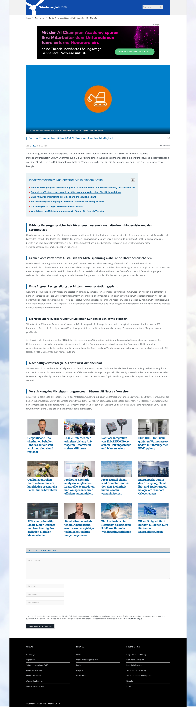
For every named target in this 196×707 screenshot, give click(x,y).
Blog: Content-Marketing (136, 654)
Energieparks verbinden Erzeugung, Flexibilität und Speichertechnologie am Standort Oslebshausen (153, 486)
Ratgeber (79, 670)
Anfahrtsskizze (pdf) (34, 670)
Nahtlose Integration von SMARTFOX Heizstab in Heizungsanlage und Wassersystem (116, 443)
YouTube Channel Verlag (136, 670)
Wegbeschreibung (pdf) (35, 681)
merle (33, 145)
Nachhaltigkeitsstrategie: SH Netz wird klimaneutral (57, 206)
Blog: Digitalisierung (134, 665)
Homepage (30, 654)
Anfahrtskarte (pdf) (33, 675)
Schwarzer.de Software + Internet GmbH (44, 703)
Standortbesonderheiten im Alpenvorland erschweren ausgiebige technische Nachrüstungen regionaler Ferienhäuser (79, 528)
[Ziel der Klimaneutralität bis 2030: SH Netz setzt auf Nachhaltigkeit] (98, 99)
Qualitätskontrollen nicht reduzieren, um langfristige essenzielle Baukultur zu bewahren (42, 485)
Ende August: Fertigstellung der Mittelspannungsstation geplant (63, 197)
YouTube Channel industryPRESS (139, 675)
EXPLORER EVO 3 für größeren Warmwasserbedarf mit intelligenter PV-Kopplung (153, 443)
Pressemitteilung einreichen (87, 660)
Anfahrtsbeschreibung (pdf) (37, 665)
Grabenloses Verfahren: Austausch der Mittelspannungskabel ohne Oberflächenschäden (76, 192)
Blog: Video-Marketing (135, 660)
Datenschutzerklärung (131, 619)
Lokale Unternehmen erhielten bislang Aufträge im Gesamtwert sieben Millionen (78, 443)
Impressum (30, 660)
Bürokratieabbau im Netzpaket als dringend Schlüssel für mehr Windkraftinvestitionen (116, 526)
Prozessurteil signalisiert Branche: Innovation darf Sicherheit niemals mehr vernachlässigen (115, 486)
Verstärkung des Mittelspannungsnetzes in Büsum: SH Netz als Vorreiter (67, 211)
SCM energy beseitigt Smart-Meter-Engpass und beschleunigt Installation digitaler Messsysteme (41, 528)
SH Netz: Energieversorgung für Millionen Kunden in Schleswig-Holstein (67, 202)
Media (78, 654)
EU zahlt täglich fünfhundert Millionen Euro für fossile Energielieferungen (153, 526)
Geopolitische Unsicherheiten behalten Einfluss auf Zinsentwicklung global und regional (40, 444)
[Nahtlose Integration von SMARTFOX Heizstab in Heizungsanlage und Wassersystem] (116, 427)
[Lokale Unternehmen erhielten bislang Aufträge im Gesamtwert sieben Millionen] (79, 427)
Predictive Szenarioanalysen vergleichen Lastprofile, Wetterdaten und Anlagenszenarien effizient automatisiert (79, 486)
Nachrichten (165, 145)
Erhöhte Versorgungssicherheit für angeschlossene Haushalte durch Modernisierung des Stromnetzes (83, 187)
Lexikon (79, 665)
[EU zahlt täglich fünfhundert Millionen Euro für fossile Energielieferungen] (153, 511)
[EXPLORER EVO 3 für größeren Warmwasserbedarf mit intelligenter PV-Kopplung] (153, 427)
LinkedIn (129, 681)
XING (128, 686)
